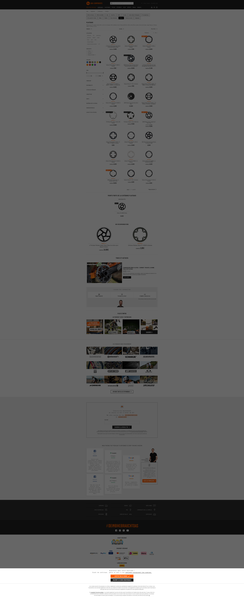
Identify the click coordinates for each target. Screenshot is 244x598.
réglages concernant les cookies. (138, 572)
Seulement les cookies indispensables (122, 580)
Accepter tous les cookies (121, 576)
